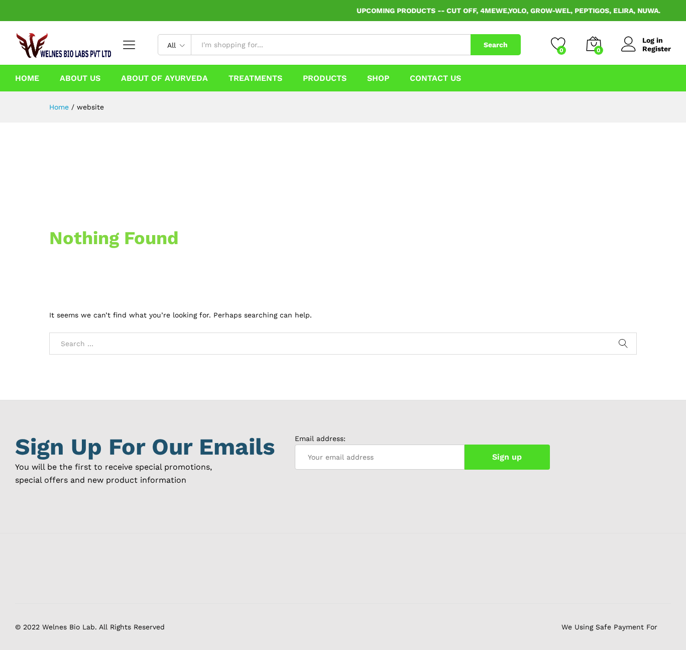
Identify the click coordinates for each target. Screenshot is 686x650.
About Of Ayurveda (164, 78)
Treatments (255, 78)
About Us (80, 78)
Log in (652, 40)
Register (656, 49)
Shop (378, 78)
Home (27, 78)
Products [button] (325, 78)
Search (496, 45)
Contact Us (435, 78)
